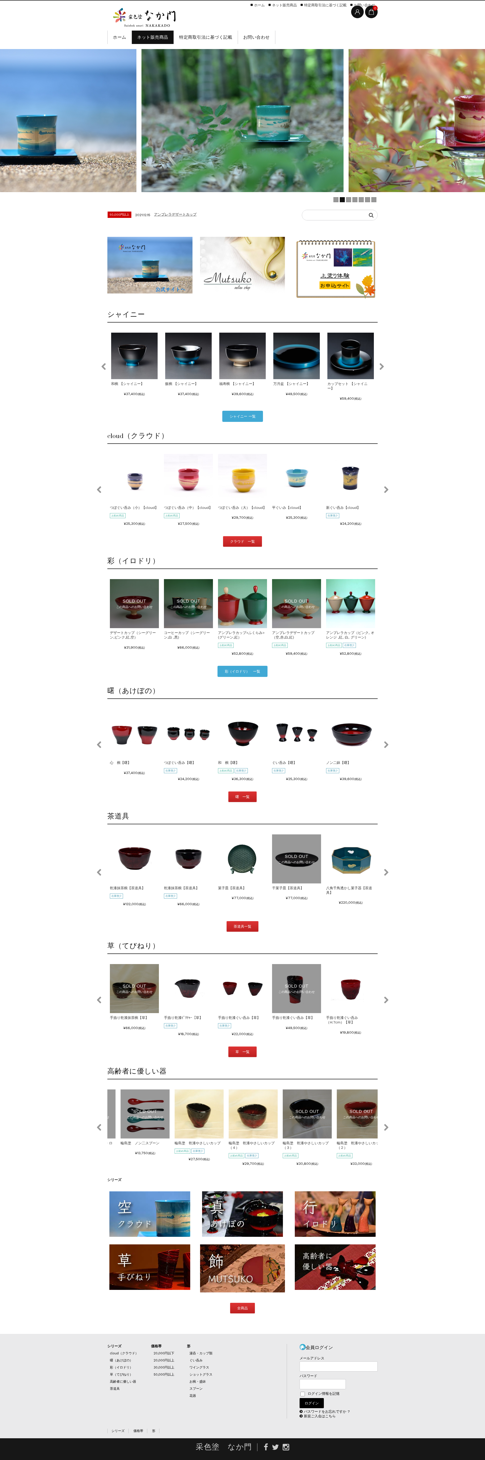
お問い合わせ (256, 37)
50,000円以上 (164, 1374)
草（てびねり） (121, 1374)
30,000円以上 (164, 1367)
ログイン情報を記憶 (323, 1393)
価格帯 (156, 1346)
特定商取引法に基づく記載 (205, 37)
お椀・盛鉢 (197, 1381)
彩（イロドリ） (121, 1367)
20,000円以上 (164, 1360)
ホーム (119, 37)
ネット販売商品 (152, 37)
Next (381, 367)
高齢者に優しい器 (123, 1381)
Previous (103, 367)
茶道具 (115, 1388)
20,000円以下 (164, 1353)
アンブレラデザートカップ (175, 214)
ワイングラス (199, 1367)
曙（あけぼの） (121, 1360)
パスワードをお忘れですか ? (327, 1411)
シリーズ (114, 1346)
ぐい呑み (196, 1360)
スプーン (196, 1388)
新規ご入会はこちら (320, 1416)
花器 (192, 1396)
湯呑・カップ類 (200, 1353)
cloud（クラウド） (124, 1353)
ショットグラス (200, 1374)
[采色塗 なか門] (145, 16)
